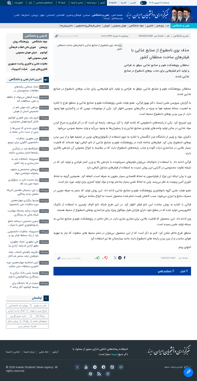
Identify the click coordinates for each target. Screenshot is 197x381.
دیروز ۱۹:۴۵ (44, 149)
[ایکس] (77, 367)
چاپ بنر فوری (40, 306)
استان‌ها (25, 15)
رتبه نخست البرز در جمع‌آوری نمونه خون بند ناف (23, 182)
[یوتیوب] (85, 367)
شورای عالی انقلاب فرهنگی (22, 47)
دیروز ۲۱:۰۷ (44, 118)
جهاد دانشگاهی (136, 25)
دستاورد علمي (164, 271)
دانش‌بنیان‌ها (66, 25)
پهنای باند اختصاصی (18, 306)
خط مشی (43, 352)
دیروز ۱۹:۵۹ (44, 139)
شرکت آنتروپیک (19, 69)
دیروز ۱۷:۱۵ (44, 232)
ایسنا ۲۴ (61, 3)
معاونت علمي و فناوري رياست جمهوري (27, 64)
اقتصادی (60, 15)
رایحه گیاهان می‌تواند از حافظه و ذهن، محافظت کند (22, 99)
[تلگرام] (94, 367)
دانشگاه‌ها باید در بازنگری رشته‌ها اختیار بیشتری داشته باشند (23, 151)
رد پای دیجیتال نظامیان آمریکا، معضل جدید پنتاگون (22, 192)
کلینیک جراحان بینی (27, 326)
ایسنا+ (107, 18)
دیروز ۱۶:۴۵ (44, 242)
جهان (42, 15)
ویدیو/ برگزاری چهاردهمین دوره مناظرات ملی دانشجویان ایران (23, 203)
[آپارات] (90, 374)
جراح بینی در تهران (38, 311)
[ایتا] (111, 367)
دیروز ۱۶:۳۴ (44, 283)
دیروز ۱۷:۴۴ (44, 201)
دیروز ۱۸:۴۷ (44, 180)
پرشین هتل (13, 321)
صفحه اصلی (117, 15)
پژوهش (160, 25)
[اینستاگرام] (107, 374)
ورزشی (34, 15)
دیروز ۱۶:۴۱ (44, 263)
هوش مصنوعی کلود (37, 58)
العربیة (123, 3)
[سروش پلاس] (103, 367)
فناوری (149, 25)
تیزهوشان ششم (40, 321)
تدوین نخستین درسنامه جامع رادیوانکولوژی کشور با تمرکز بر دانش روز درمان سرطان (23, 223)
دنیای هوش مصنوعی (26, 53)
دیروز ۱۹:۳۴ (44, 170)
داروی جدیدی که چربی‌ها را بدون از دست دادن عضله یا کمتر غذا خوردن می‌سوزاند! (24, 130)
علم (167, 25)
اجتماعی (50, 15)
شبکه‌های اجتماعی (44, 3)
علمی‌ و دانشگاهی (180, 26)
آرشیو (102, 3)
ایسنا (147, 12)
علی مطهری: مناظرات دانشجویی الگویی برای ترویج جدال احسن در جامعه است (23, 141)
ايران (182, 271)
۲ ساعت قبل (44, 97)
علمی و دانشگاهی (100, 15)
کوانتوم (43, 53)
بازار (30, 3)
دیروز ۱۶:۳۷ (44, 273)
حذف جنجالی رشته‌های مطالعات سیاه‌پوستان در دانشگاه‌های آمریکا (26, 89)
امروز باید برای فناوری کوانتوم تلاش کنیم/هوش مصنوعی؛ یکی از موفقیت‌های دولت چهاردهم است (23, 120)
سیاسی (86, 15)
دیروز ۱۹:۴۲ (44, 159)
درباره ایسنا (91, 3)
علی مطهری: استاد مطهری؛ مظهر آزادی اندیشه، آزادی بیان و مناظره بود (22, 244)
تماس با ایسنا (77, 3)
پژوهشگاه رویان (21, 42)
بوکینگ (26, 321)
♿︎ (188, 372)
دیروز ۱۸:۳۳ (44, 190)
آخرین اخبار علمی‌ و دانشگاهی (25, 79)
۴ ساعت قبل (44, 107)
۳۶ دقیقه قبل (44, 87)
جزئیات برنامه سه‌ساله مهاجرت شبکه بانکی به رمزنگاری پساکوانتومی (23, 213)
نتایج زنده (19, 3)
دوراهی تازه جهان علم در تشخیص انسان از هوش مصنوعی (25, 110)
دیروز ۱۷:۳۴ (44, 211)
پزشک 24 (40, 316)
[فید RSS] (98, 374)
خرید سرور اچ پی (18, 316)
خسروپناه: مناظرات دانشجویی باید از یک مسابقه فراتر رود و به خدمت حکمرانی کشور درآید (22, 234)
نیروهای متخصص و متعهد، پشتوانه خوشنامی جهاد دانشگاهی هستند (24, 172)
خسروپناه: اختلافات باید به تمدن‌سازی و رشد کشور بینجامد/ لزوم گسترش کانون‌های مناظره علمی (25, 161)
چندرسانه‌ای (117, 18)
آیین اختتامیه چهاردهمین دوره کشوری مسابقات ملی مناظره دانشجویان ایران (22, 265)
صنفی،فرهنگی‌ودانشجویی (88, 25)
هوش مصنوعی (119, 25)
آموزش (106, 25)
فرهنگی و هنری (74, 15)
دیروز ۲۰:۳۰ (44, 128)
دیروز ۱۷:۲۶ (44, 221)
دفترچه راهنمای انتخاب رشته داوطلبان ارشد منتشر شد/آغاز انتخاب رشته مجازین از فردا (23, 254)
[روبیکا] (120, 367)
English (113, 3)
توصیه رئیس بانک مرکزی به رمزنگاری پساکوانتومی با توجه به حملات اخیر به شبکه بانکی (23, 275)
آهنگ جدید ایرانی (16, 311)
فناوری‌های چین (39, 69)
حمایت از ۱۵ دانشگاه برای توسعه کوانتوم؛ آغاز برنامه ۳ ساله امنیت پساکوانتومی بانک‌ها (24, 285)
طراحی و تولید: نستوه (173, 367)
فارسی (133, 3)
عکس (17, 15)
